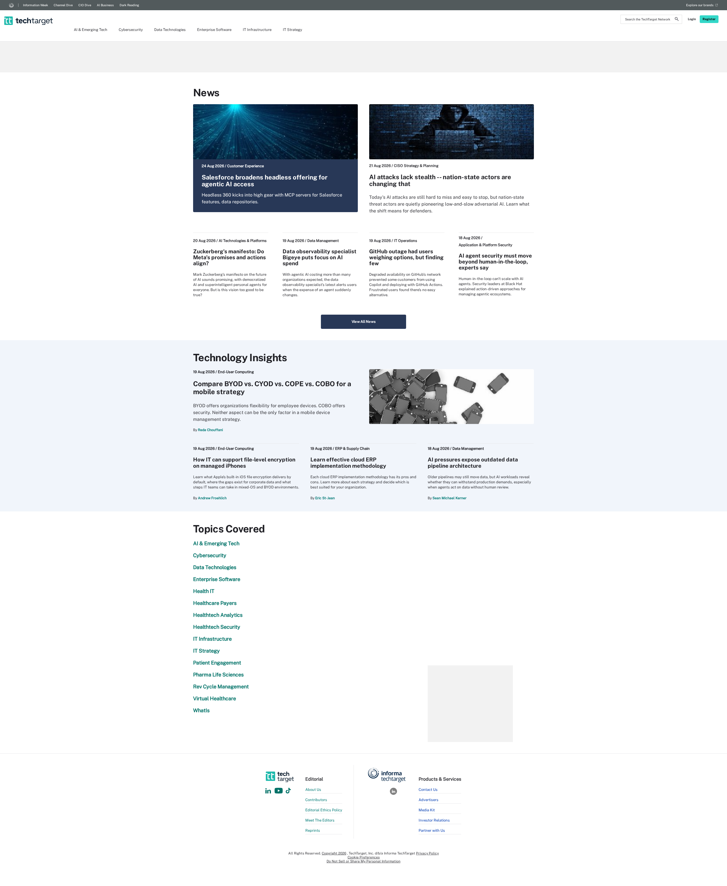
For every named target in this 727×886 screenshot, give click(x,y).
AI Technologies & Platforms (243, 241)
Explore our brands (700, 5)
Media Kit (427, 810)
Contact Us (428, 789)
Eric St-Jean (325, 498)
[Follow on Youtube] (279, 791)
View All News (364, 321)
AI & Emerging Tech (90, 30)
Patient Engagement (217, 663)
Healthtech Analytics (218, 615)
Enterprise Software (214, 30)
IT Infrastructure (257, 30)
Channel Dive (63, 5)
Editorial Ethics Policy (323, 810)
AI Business (105, 5)
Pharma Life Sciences (218, 675)
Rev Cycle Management (221, 686)
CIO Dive (84, 5)
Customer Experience (245, 166)
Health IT (203, 591)
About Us (313, 789)
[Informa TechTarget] (11, 5)
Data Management (323, 241)
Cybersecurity (131, 30)
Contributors (316, 800)
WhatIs (201, 710)
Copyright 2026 (334, 853)
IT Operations (405, 241)
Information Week (35, 5)
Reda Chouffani (210, 430)
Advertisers (428, 800)
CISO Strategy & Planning (416, 166)
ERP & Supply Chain (352, 448)
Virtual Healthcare (214, 698)
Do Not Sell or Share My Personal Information (363, 861)
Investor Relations (434, 820)
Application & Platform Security (485, 245)
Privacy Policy (427, 853)
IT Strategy (292, 30)
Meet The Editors (320, 820)
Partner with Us (432, 830)
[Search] (677, 20)
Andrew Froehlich (212, 498)
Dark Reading (129, 5)
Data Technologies (170, 30)
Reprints (312, 830)
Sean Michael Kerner (450, 498)
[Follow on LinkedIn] (268, 791)
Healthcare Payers (215, 603)
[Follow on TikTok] (288, 791)
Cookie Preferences (364, 857)
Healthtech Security (216, 627)
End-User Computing (236, 372)
